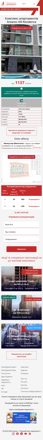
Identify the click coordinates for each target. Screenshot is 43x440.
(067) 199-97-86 (35, 328)
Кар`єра (24, 385)
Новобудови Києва (8, 370)
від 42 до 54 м (23, 119)
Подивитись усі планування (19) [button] (21, 157)
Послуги (24, 382)
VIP (2, 389)
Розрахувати (34, 199)
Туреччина (22, 109)
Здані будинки (6, 377)
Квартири (24, 367)
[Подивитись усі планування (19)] (21, 168)
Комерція (24, 373)
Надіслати (21, 249)
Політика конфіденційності (31, 391)
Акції (3, 385)
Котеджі (4, 392)
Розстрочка (5, 373)
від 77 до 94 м (23, 122)
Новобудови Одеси (8, 367)
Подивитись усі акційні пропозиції (22, 355)
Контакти (24, 388)
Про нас (24, 379)
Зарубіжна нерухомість (6, 381)
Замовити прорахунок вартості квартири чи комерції (21, 131)
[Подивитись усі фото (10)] (21, 51)
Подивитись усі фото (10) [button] (21, 28)
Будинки (24, 370)
